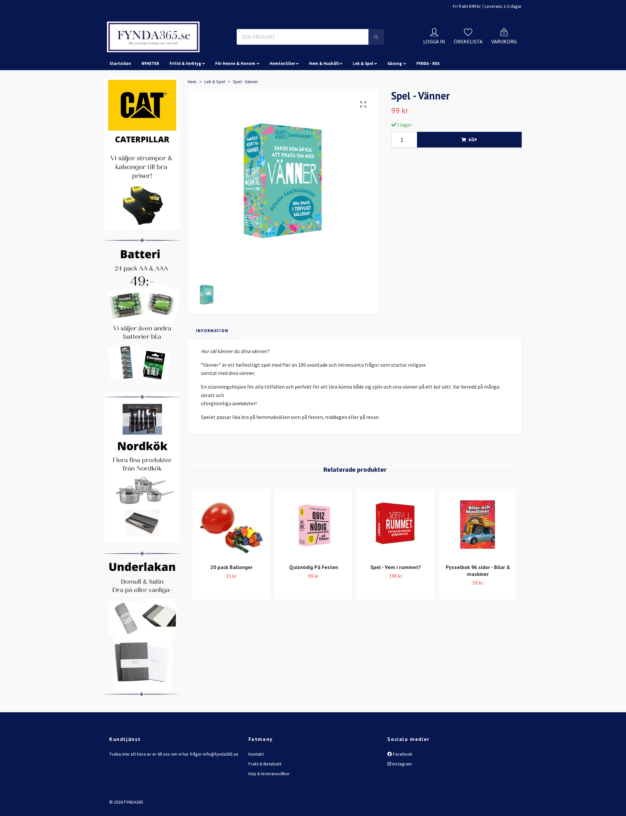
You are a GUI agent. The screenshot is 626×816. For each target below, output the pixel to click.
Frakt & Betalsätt (264, 793)
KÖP (473, 168)
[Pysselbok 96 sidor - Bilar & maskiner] (477, 554)
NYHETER (150, 92)
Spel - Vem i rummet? (395, 596)
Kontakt (256, 783)
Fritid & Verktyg (185, 92)
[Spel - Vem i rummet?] (395, 554)
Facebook (402, 783)
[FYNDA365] (197, 51)
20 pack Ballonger (231, 596)
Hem (192, 111)
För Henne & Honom (235, 92)
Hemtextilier (282, 92)
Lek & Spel (363, 92)
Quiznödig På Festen (313, 596)
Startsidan (120, 92)
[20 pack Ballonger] (231, 554)
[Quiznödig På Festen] (313, 554)
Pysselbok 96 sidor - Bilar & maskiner (478, 600)
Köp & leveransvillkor (269, 803)
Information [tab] (212, 359)
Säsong (394, 92)
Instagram (401, 793)
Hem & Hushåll (324, 92)
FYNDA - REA (428, 92)
